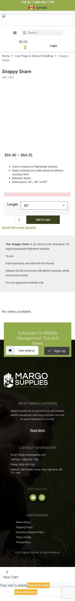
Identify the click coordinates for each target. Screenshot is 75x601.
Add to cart (43, 219)
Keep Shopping (25, 592)
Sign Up (59, 351)
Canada (41, 7)
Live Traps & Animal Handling (34, 56)
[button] (15, 33)
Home (6, 56)
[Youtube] (33, 497)
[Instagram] (42, 497)
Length (12, 204)
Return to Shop (38, 585)
